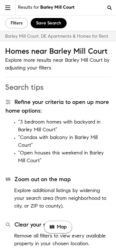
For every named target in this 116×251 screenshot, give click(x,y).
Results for (46, 7)
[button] (7, 7)
